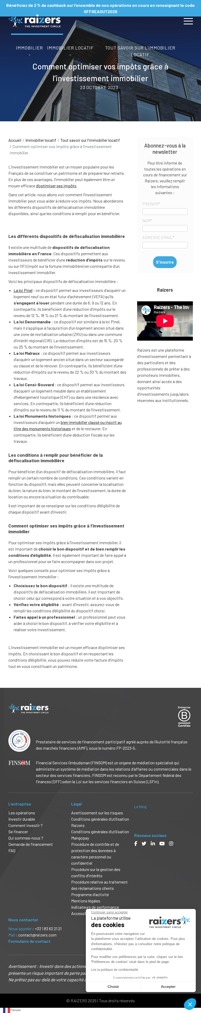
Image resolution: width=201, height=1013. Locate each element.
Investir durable (21, 818)
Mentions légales (85, 900)
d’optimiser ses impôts (56, 185)
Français (15, 1009)
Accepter (168, 986)
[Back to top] (193, 992)
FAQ (11, 850)
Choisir (113, 986)
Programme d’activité (90, 894)
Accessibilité (83, 913)
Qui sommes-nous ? (25, 837)
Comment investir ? (25, 825)
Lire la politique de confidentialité (114, 970)
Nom (147, 220)
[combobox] (11, 1010)
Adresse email (158, 237)
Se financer (18, 831)
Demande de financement (30, 844)
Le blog (140, 806)
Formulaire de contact (29, 941)
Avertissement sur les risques (97, 812)
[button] (190, 1004)
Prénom (151, 203)
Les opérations (21, 812)
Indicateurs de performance (95, 907)
